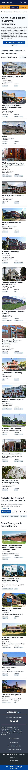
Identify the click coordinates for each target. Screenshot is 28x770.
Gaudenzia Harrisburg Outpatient (10, 252)
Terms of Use (14, 757)
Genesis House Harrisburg (12, 454)
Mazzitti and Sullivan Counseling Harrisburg (10, 482)
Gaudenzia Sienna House (11, 428)
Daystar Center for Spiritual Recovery (12, 400)
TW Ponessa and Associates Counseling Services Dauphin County (13, 165)
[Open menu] (25, 2)
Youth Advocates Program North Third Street (12, 283)
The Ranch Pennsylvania (11, 695)
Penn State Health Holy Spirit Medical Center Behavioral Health (13, 107)
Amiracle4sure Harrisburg (12, 373)
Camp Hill (5, 516)
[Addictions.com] (1, 12)
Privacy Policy (14, 761)
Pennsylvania (17, 12)
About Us (15, 742)
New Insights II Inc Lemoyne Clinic (12, 77)
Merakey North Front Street (12, 196)
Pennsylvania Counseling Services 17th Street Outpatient (11, 342)
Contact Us (15, 738)
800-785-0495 (14, 7)
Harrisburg (14, 516)
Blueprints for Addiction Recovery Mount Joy (11, 580)
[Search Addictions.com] (21, 2)
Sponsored (23, 7)
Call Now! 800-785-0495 (14, 42)
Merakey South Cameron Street (11, 224)
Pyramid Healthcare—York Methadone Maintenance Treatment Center (12, 547)
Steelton (23, 516)
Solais (4, 136)
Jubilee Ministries (9, 667)
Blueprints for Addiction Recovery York (11, 609)
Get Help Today (12, 766)
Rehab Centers (8, 12)
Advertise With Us (15, 750)
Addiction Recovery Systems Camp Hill (13, 312)
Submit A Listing (15, 746)
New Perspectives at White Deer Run (12, 639)
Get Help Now (5, 7)
